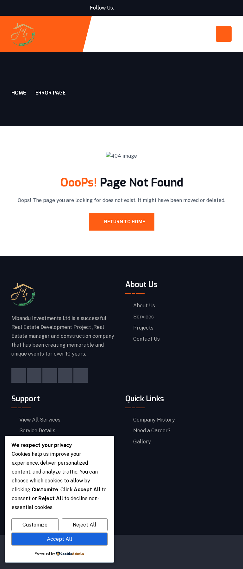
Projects (143, 328)
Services (143, 317)
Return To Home (124, 221)
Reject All (84, 525)
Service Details (37, 431)
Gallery (142, 442)
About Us (144, 306)
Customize (34, 525)
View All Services (39, 420)
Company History (154, 420)
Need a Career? (152, 431)
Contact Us (146, 339)
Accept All (59, 539)
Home (18, 92)
